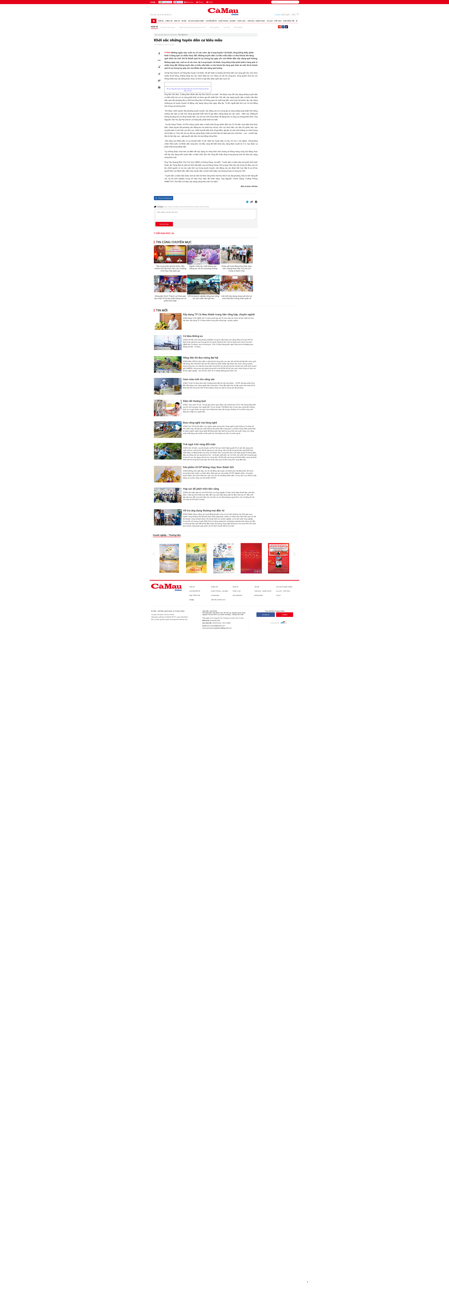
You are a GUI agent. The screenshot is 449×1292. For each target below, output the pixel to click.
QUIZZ (278, 595)
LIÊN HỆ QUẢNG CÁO (218, 600)
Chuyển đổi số (211, 21)
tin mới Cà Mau (184, 207)
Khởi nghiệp (238, 27)
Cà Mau (175, 207)
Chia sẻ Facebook (164, 198)
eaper (201, 2)
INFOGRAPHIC (237, 595)
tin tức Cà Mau (204, 207)
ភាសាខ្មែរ (152, 2)
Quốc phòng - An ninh (227, 21)
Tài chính (226, 27)
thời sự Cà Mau (194, 207)
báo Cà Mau (168, 207)
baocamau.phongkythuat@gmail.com (217, 628)
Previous (154, 554)
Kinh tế (177, 21)
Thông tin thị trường (167, 27)
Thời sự (160, 21)
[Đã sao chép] (159, 80)
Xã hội (183, 21)
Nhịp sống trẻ (288, 21)
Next (294, 554)
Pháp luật (241, 21)
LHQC (211, 2)
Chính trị (168, 21)
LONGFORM (215, 595)
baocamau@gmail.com (216, 626)
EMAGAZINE (258, 595)
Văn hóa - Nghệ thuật (256, 21)
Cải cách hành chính (196, 21)
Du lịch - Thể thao (274, 21)
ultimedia (189, 2)
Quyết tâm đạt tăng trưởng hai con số (192, 27)
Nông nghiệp (214, 27)
